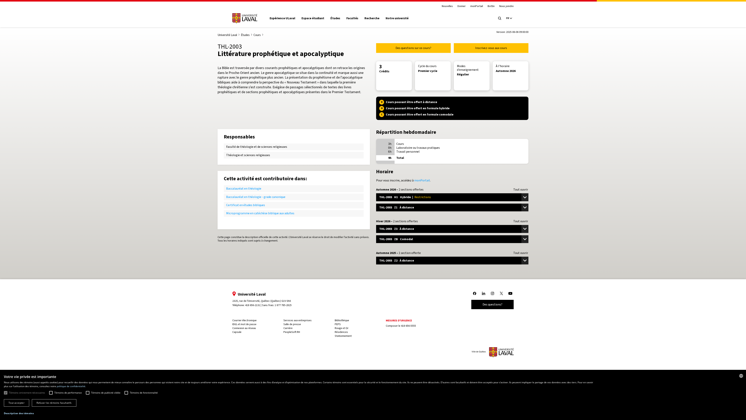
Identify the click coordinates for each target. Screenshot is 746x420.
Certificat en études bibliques (245, 205)
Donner (462, 6)
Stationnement (343, 336)
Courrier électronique (244, 320)
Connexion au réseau (244, 328)
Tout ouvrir (520, 189)
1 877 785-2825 (283, 305)
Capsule (236, 332)
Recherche (371, 18)
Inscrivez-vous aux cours (491, 48)
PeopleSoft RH (291, 332)
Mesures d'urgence (399, 320)
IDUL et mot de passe (244, 324)
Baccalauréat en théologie (243, 188)
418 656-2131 (252, 305)
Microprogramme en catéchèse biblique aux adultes (260, 213)
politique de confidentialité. (71, 386)
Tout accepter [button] (16, 402)
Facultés (352, 18)
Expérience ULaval (282, 18)
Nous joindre (506, 6)
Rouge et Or (342, 328)
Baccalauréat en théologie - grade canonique (255, 197)
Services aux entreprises (297, 320)
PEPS (338, 324)
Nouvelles (447, 6)
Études (335, 18)
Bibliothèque (342, 320)
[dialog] (373, 395)
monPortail (476, 6)
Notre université (397, 18)
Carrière (288, 328)
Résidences (341, 332)
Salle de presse (292, 324)
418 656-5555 (408, 326)
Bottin (491, 6)
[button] (19, 413)
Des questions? (492, 304)
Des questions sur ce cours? (413, 48)
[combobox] (741, 376)
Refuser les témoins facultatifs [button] (54, 402)
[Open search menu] (499, 18)
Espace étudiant (313, 18)
